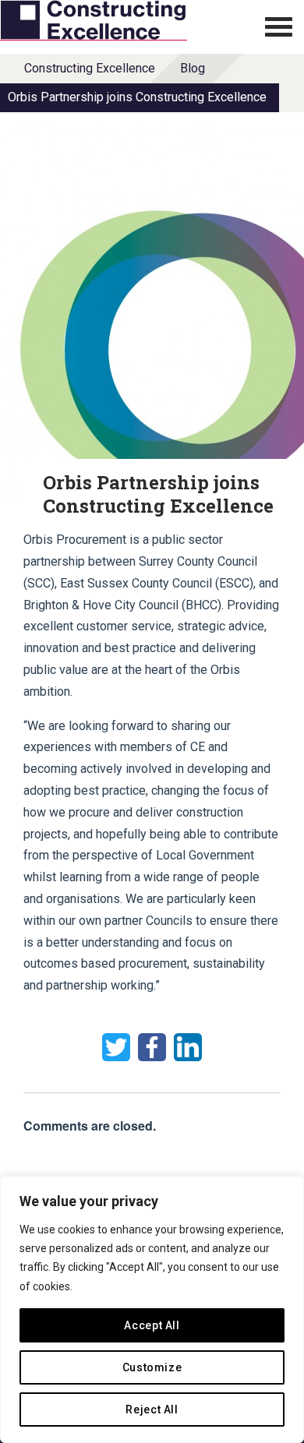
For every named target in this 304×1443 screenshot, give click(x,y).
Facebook (152, 1047)
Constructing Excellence (89, 68)
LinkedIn (188, 1047)
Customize (152, 1367)
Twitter (116, 1047)
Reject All (152, 1409)
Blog (192, 68)
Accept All (152, 1325)
